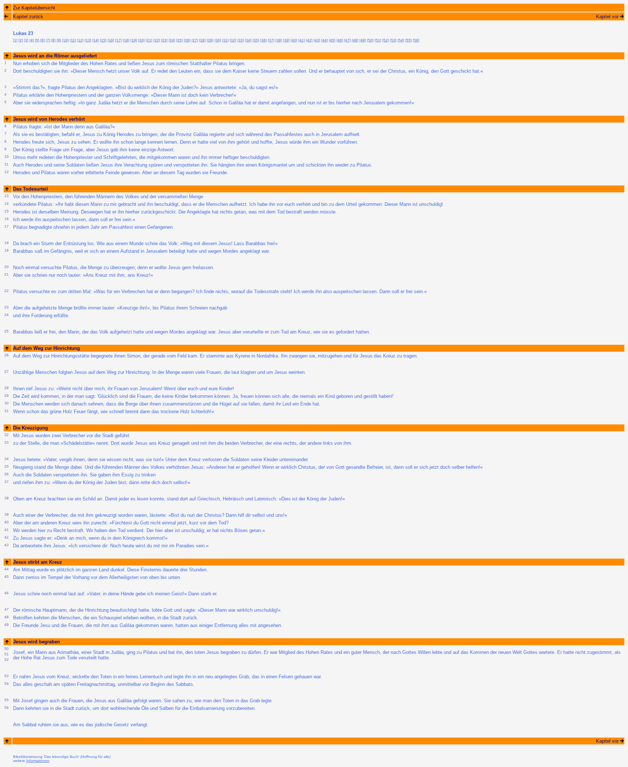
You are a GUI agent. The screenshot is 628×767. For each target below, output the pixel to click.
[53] (393, 40)
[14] (95, 40)
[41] (301, 40)
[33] (240, 40)
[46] (340, 40)
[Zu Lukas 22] (6, 16)
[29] (210, 40)
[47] (347, 40)
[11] (73, 40)
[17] (118, 40)
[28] (202, 40)
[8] (53, 40)
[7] (48, 40)
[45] (332, 40)
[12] (80, 40)
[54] (401, 40)
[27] (195, 40)
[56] (416, 40)
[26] (187, 40)
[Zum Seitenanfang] (6, 56)
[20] (141, 40)
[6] (42, 40)
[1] (15, 40)
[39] (286, 40)
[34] (248, 40)
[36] (263, 40)
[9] (59, 40)
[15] (103, 40)
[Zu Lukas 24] (622, 16)
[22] (156, 40)
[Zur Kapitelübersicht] (6, 7)
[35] (256, 40)
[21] (149, 40)
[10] (65, 40)
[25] (179, 40)
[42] (309, 40)
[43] (317, 40)
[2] (21, 40)
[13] (88, 40)
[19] (133, 40)
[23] (164, 40)
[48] (355, 40)
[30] (217, 40)
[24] (172, 40)
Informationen (37, 761)
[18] (126, 40)
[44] (324, 40)
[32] (233, 40)
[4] (31, 40)
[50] (370, 40)
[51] (378, 40)
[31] (225, 40)
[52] (385, 40)
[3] (26, 40)
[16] (111, 40)
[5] (37, 40)
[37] (271, 40)
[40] (294, 40)
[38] (278, 40)
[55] (408, 40)
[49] (362, 40)
